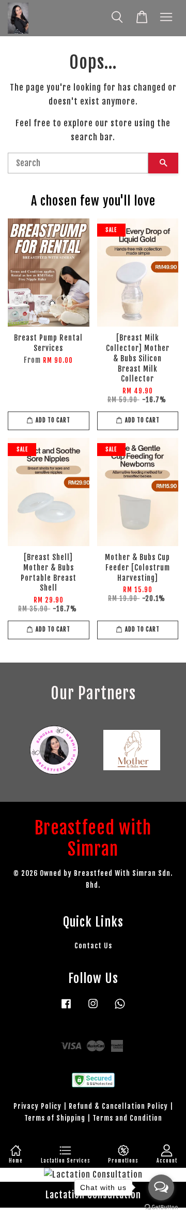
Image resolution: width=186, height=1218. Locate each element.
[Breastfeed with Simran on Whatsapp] (120, 1008)
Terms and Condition (127, 1117)
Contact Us (93, 945)
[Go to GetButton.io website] (161, 1207)
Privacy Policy (37, 1106)
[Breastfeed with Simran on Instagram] (93, 1008)
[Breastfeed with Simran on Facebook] (66, 1008)
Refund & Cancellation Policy (118, 1106)
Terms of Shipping (54, 1117)
